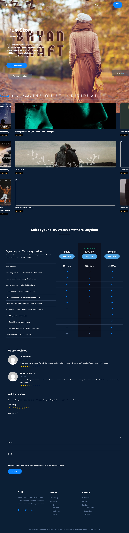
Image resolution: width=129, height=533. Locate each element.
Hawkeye (124, 207)
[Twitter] (25, 510)
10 (28, 408)
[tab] (6, 96)
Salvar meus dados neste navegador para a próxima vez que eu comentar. (37, 465)
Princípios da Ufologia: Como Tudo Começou (34, 131)
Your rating (12, 405)
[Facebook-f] (19, 510)
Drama (19, 36)
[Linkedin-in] (32, 510)
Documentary (11, 36)
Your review (13, 413)
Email (10, 454)
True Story (19, 169)
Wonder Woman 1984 (24, 207)
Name (11, 442)
